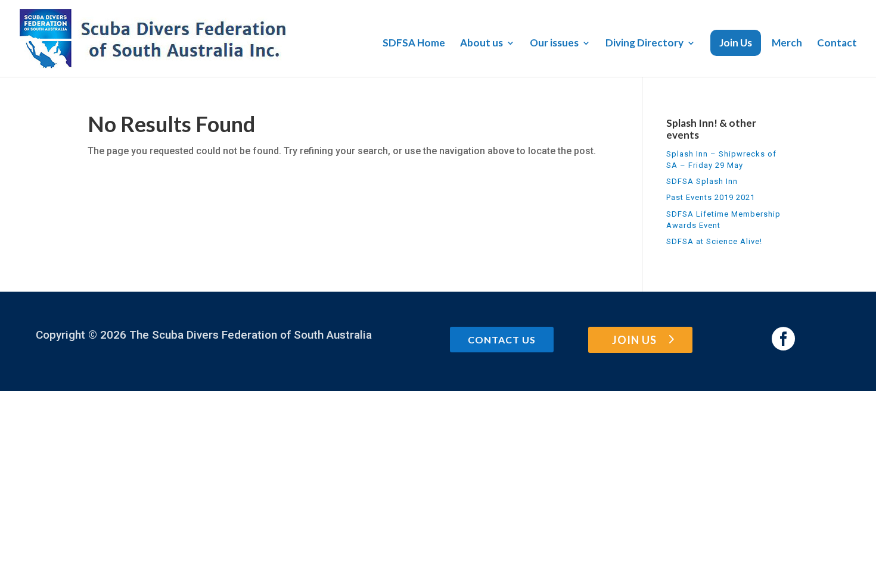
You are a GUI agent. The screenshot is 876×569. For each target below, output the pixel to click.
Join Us (735, 42)
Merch (787, 44)
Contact (837, 44)
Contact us (502, 339)
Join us (634, 339)
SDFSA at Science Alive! (714, 241)
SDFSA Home (414, 44)
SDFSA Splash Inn (702, 181)
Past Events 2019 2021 (710, 197)
